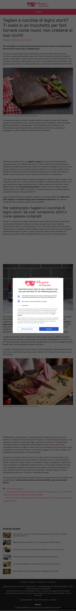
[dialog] (38, 305)
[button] (38, 305)
